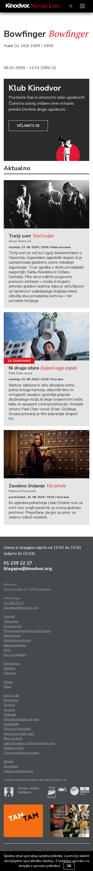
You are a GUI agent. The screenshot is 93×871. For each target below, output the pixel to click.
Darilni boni (12, 635)
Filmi (7, 650)
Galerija (9, 668)
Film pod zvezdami (17, 728)
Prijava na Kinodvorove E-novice (27, 631)
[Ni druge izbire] (46, 336)
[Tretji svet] (46, 204)
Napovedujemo (15, 645)
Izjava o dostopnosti (18, 771)
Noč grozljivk (13, 738)
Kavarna (10, 673)
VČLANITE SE (28, 125)
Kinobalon (11, 700)
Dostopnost (12, 626)
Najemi (9, 761)
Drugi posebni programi (21, 752)
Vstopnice (11, 621)
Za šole (9, 705)
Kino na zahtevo (15, 655)
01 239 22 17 (18, 563)
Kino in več (11, 695)
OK (69, 866)
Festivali (10, 714)
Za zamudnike (19, 361)
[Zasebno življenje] (46, 454)
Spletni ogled (13, 748)
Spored (9, 616)
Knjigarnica (12, 663)
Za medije (11, 766)
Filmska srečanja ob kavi (21, 719)
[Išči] (70, 6)
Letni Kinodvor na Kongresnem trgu (29, 743)
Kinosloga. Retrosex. (19, 733)
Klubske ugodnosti (17, 640)
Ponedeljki (11, 724)
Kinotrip (9, 710)
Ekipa (7, 686)
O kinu (8, 682)
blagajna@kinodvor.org (28, 569)
